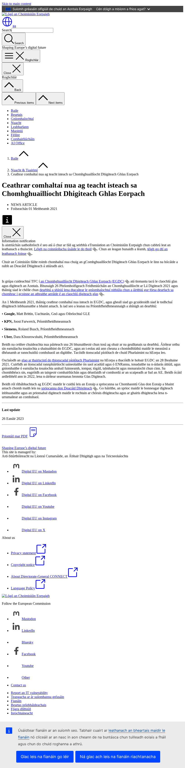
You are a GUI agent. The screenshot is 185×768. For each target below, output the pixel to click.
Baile (14, 111)
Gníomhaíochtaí (22, 119)
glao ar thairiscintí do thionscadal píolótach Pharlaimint (60, 360)
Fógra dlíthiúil (21, 709)
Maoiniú (17, 131)
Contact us (18, 685)
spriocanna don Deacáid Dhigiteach (66, 388)
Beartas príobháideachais (28, 705)
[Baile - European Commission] (26, 14)
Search (7, 30)
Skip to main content (16, 4)
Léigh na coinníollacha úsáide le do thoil (63, 249)
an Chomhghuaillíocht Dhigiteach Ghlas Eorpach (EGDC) (82, 281)
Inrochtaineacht (22, 713)
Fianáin (16, 701)
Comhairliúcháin (23, 139)
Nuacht (16, 123)
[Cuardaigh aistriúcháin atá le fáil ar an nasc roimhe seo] (94, 249)
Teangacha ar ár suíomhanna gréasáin (37, 697)
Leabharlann (20, 127)
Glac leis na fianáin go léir (45, 756)
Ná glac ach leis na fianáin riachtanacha (118, 756)
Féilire (15, 135)
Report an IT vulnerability (29, 693)
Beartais (16, 115)
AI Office (18, 143)
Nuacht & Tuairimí (24, 170)
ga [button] (14, 26)
